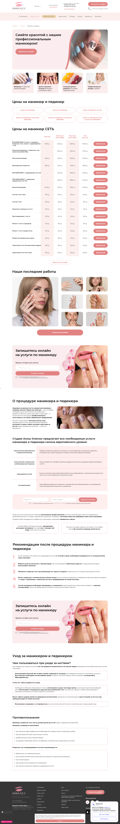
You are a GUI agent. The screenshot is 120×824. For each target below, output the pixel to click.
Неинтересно (104, 819)
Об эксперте (65, 790)
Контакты (98, 16)
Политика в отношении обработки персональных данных (71, 796)
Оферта (63, 804)
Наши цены (63, 16)
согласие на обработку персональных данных (29, 376)
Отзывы (72, 16)
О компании (23, 16)
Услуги (22, 26)
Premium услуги (49, 16)
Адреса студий (41, 790)
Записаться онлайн (98, 4)
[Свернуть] (116, 803)
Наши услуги (34, 16)
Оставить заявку (37, 373)
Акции (80, 16)
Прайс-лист (40, 796)
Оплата (39, 804)
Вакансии (88, 16)
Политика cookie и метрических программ (70, 801)
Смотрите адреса (69, 9)
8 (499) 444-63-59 (70, 6)
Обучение (40, 810)
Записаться (100, 144)
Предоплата (40, 801)
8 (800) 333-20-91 (69, 5)
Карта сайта (64, 807)
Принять (60, 821)
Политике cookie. (60, 818)
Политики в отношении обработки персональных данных (35, 377)
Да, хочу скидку (104, 814)
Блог (62, 787)
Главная (14, 26)
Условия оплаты (41, 807)
